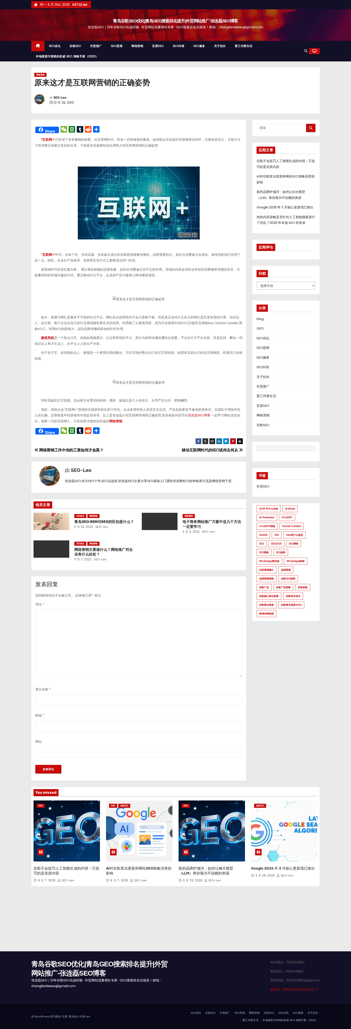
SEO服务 (199, 46)
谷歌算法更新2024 (291, 605)
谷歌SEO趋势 (288, 578)
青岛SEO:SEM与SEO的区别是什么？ (104, 521)
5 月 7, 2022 (83, 559)
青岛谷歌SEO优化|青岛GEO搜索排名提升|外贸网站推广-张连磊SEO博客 (175, 21)
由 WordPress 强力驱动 (46, 1016)
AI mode (290, 508)
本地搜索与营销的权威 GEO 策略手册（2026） (67, 56)
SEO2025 (276, 543)
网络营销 (137, 46)
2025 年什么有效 (268, 508)
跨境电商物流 (266, 613)
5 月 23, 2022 (83, 527)
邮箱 (39, 715)
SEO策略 (264, 552)
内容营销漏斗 (266, 570)
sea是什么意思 (294, 535)
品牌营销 (286, 570)
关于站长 (220, 46)
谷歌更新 (303, 587)
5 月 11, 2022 (191, 532)
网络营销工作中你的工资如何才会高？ (71, 450)
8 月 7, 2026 (47, 880)
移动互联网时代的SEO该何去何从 (210, 450)
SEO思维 (117, 46)
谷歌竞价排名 (293, 596)
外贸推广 (96, 46)
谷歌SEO (75, 46)
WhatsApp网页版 (269, 561)
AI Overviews (266, 517)
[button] (306, 51)
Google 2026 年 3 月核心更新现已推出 (285, 207)
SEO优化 (55, 46)
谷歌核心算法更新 (269, 596)
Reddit (263, 535)
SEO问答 (179, 46)
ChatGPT (287, 517)
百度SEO (158, 46)
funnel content (291, 526)
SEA (276, 535)
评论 (39, 604)
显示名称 (43, 689)
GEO (260, 328)
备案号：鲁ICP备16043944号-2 (293, 989)
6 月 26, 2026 (193, 880)
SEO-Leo (59, 97)
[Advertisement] (175, 920)
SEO (261, 543)
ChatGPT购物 (267, 526)
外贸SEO (263, 486)
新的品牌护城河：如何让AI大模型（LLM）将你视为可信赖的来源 (206, 870)
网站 (38, 741)
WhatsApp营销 (295, 561)
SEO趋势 (280, 552)
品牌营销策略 (266, 578)
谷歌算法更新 (266, 605)
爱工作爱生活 (243, 46)
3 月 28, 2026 (266, 875)
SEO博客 (293, 543)
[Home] (37, 46)
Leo (88, 1016)
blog (260, 319)
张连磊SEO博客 (199, 415)
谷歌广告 (264, 587)
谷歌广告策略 (283, 587)
